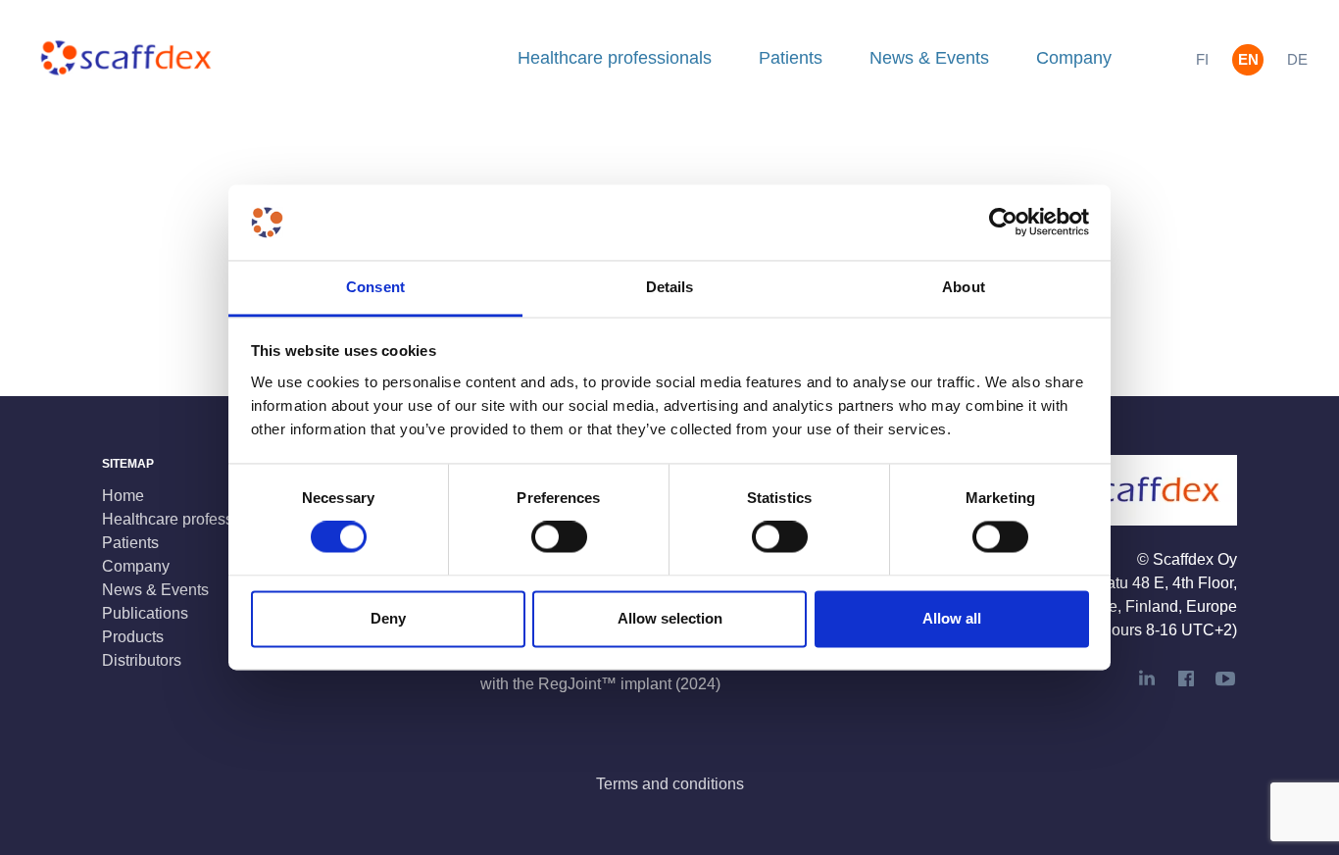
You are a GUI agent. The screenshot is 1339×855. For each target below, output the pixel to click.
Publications (145, 613)
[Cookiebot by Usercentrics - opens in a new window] (1003, 222)
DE (1297, 59)
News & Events (929, 58)
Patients (790, 58)
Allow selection (670, 618)
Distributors (141, 660)
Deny (388, 618)
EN (1248, 59)
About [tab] (963, 286)
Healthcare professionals (615, 58)
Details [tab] (670, 286)
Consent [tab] (375, 286)
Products (133, 637)
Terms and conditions (670, 784)
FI (1202, 59)
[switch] (559, 537)
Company (1074, 58)
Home (123, 495)
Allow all (951, 618)
